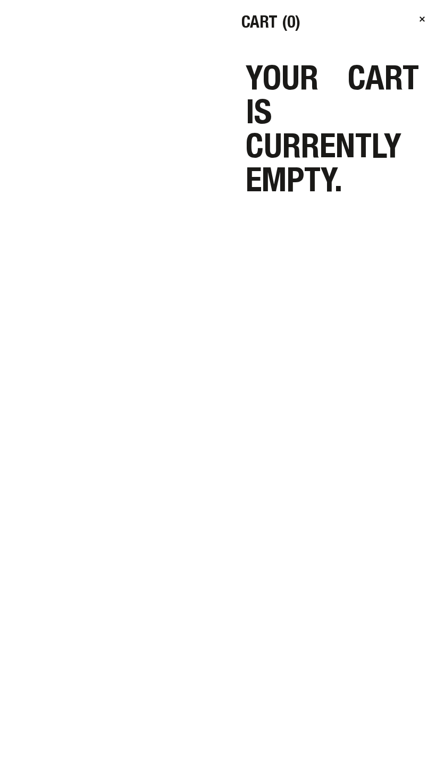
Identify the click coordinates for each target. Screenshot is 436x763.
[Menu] (412, 23)
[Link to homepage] (71, 32)
